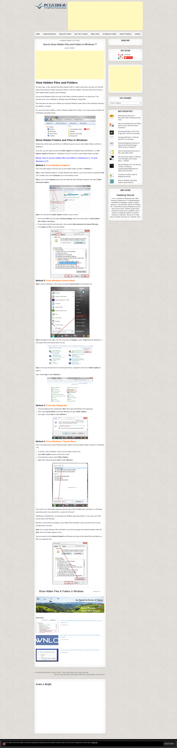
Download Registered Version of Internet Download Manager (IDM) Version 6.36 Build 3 (128, 145)
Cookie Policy (94, 742)
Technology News (109, 34)
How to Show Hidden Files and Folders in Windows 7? (70, 44)
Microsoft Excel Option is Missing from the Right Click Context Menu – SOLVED (129, 159)
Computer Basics (49, 34)
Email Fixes (95, 34)
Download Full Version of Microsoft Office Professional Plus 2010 (129, 118)
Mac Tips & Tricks (81, 34)
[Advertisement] (105, 16)
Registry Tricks (65, 34)
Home (38, 34)
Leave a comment (70, 48)
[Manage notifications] (4, 744)
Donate (137, 34)
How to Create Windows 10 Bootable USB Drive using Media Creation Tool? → (80, 674)
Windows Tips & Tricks (73, 40)
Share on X (96, 591)
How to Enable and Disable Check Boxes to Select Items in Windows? (80, 650)
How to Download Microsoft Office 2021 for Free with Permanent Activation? (129, 126)
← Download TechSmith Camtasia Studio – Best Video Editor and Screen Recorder (61, 672)
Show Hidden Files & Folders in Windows (61, 591)
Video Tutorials (126, 34)
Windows (63, 40)
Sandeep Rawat (125, 195)
